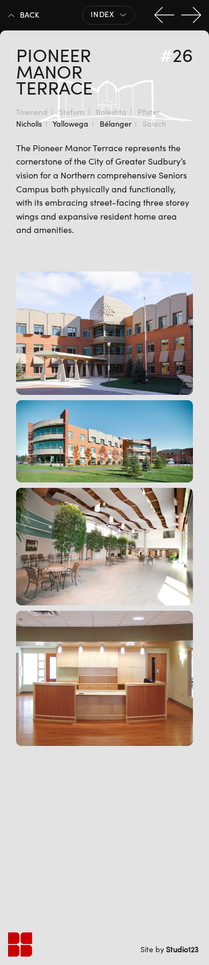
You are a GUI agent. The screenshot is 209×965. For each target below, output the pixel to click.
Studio (182, 949)
